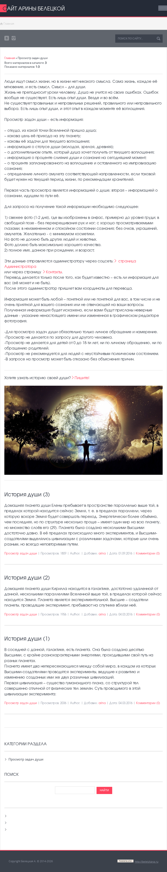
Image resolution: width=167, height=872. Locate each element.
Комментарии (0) (148, 553)
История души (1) (27, 638)
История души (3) (27, 494)
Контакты (54, 271)
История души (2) (27, 577)
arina (102, 553)
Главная (8, 23)
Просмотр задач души (20, 553)
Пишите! (82, 377)
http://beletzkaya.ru (146, 861)
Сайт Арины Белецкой (34, 8)
